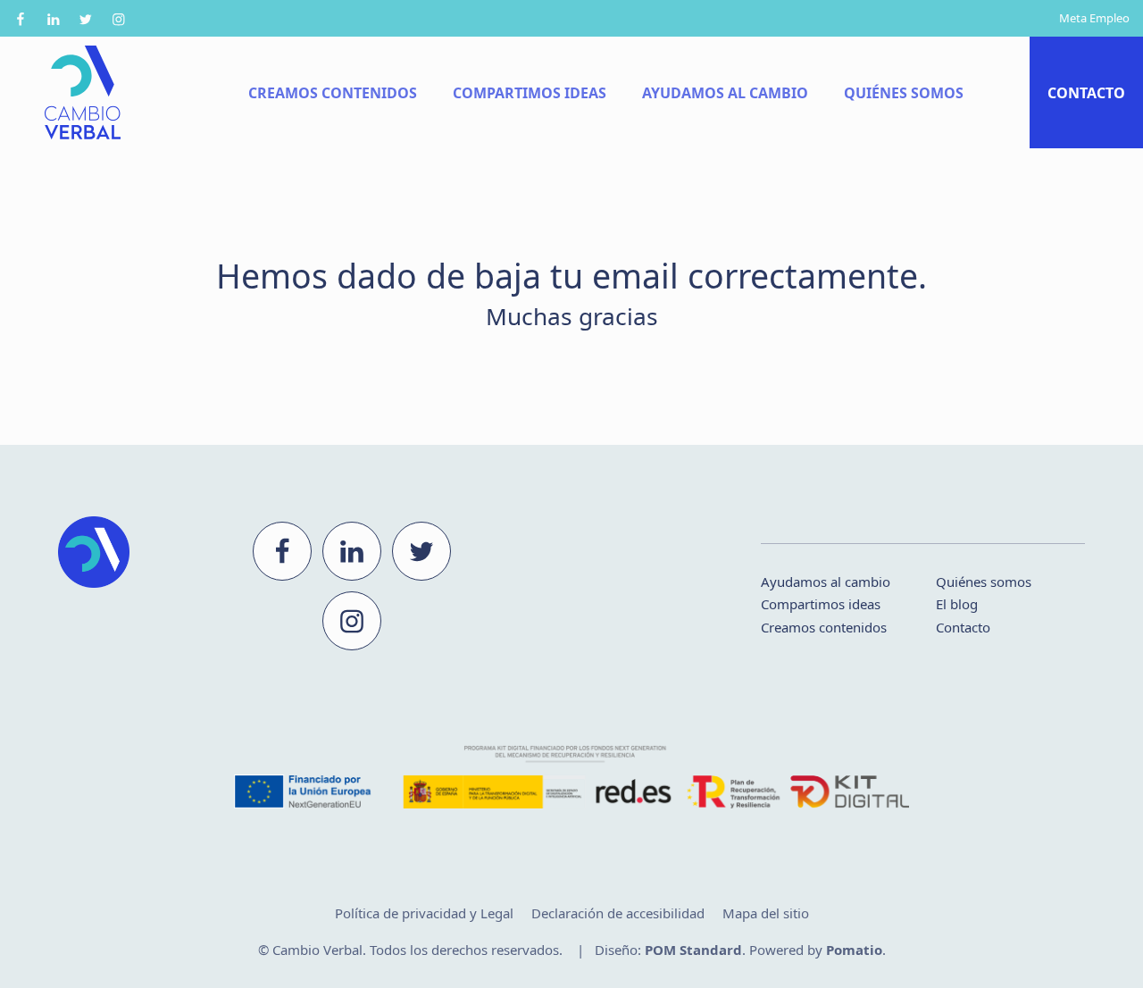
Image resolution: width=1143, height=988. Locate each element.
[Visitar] (21, 18)
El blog (957, 604)
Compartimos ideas (820, 604)
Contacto (963, 627)
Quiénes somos (983, 581)
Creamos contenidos (824, 627)
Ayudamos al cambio (825, 581)
